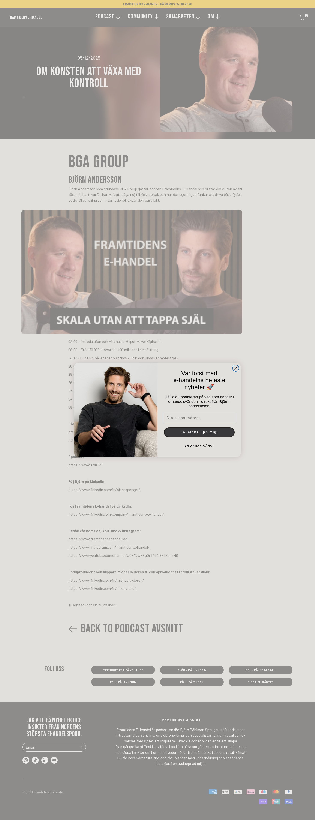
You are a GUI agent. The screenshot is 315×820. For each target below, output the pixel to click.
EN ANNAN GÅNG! (199, 445)
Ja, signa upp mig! (199, 432)
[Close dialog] (235, 368)
